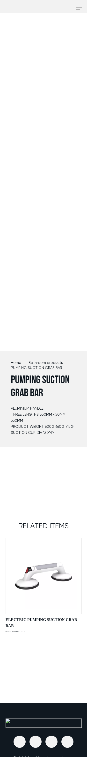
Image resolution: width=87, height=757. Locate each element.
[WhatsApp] (67, 742)
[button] (66, 7)
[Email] (20, 742)
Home (16, 362)
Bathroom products (46, 362)
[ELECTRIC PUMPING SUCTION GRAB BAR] (44, 576)
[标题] (35, 742)
